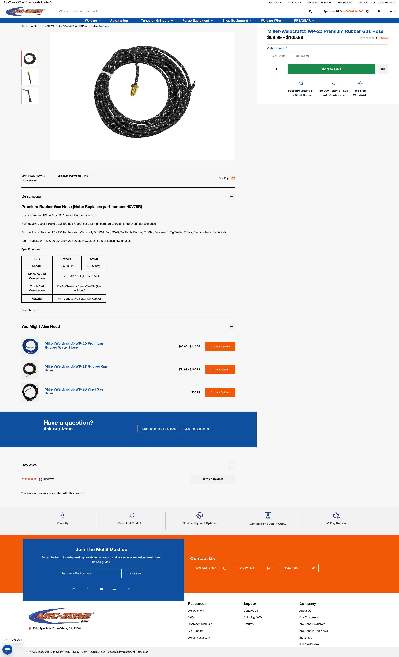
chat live (247, 568)
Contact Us (251, 610)
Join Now (134, 573)
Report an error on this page (158, 428)
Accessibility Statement (121, 651)
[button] (63, 517)
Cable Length (277, 48)
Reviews (383, 37)
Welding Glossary (199, 637)
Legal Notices (97, 651)
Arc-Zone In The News (313, 631)
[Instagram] (74, 589)
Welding (91, 20)
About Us (305, 610)
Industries (305, 637)
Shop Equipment (235, 20)
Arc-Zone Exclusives (312, 624)
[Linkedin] (115, 589)
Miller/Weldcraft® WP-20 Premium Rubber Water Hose (74, 345)
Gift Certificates (309, 644)
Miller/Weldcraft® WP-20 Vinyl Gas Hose (74, 391)
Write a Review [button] (213, 479)
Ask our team (58, 429)
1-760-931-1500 (353, 11)
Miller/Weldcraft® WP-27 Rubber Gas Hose (76, 368)
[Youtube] (101, 589)
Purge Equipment (196, 20)
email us (291, 568)
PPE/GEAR (302, 20)
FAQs (191, 617)
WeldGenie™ (196, 610)
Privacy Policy (79, 651)
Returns (249, 624)
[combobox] (184, 11)
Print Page (224, 178)
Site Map (143, 651)
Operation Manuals (200, 624)
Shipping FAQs (253, 617)
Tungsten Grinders (155, 20)
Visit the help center (197, 428)
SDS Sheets (195, 631)
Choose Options (220, 346)
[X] (129, 589)
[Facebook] (87, 589)
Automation (119, 20)
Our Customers (309, 617)
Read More (28, 310)
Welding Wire (271, 20)
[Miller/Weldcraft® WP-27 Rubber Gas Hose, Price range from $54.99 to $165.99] (30, 369)
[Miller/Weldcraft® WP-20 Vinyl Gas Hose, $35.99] (30, 392)
